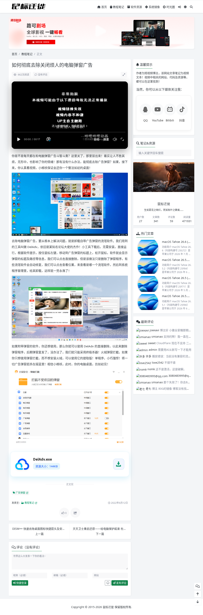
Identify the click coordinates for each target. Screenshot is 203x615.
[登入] (179, 6)
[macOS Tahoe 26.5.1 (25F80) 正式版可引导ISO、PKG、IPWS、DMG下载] (148, 302)
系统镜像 (154, 7)
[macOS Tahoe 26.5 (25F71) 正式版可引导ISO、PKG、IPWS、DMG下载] (148, 284)
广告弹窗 (20, 492)
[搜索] (191, 6)
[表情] (108, 583)
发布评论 (121, 583)
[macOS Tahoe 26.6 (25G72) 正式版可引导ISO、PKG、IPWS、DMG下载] (148, 248)
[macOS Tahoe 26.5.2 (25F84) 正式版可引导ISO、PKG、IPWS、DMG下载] (148, 266)
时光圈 (170, 7)
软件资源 (136, 7)
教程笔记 (118, 7)
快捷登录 (21, 583)
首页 (104, 7)
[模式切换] (185, 6)
